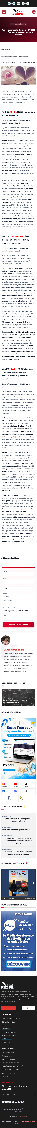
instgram (4, 786)
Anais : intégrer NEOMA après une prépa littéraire (18, 820)
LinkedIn (4, 793)
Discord (15, 793)
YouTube (16, 786)
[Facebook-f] (3, 1102)
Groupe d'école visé (9, 608)
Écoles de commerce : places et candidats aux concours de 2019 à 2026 (18, 840)
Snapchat (22, 799)
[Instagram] (9, 1102)
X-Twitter (27, 793)
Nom (4, 578)
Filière (4, 586)
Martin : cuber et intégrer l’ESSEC (16, 830)
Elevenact (23, 1116)
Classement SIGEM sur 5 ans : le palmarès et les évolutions (18, 853)
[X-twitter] (6, 1102)
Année (5, 593)
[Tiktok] (19, 1102)
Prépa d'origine (7, 600)
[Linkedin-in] (12, 1102)
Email (4, 615)
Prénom (5, 571)
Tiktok (26, 786)
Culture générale (19, 24)
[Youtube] (16, 1102)
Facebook (10, 799)
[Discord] (22, 1102)
